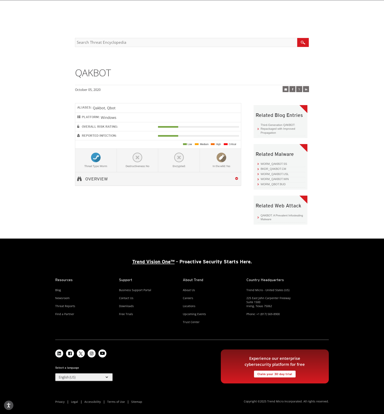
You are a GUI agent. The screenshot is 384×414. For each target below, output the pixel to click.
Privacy (60, 402)
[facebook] (292, 89)
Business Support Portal (135, 290)
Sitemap (136, 402)
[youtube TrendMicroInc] (102, 353)
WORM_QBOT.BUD (273, 184)
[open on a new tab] (81, 353)
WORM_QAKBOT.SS (274, 163)
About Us (189, 290)
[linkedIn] (306, 89)
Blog (58, 290)
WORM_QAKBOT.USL (275, 174)
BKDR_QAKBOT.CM (273, 168)
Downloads (126, 306)
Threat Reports (65, 306)
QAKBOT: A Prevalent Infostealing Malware (282, 217)
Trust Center (191, 322)
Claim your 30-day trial (273, 373)
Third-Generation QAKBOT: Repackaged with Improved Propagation (278, 128)
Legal (74, 402)
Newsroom (62, 298)
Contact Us (126, 298)
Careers (188, 298)
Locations (189, 306)
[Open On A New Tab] (299, 89)
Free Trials (126, 314)
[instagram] (92, 353)
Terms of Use (116, 402)
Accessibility (92, 402)
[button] (84, 377)
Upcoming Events (194, 314)
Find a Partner (64, 314)
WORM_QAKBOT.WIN (275, 179)
